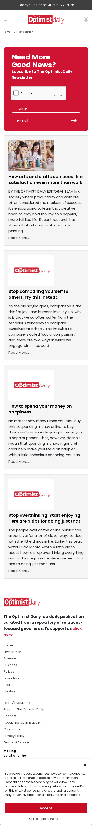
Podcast (10, 716)
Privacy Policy (14, 736)
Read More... (18, 237)
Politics (9, 671)
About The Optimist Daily (22, 722)
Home (7, 32)
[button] (85, 764)
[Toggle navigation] (6, 19)
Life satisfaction (23, 32)
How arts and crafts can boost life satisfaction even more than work (45, 179)
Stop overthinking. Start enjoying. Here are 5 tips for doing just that (44, 518)
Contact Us (12, 729)
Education (11, 678)
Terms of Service (16, 742)
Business (10, 665)
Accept (46, 808)
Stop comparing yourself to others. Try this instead (38, 294)
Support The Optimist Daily (24, 709)
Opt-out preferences (43, 819)
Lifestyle (10, 691)
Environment (13, 652)
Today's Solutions (17, 703)
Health (8, 684)
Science (10, 658)
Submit (74, 120)
